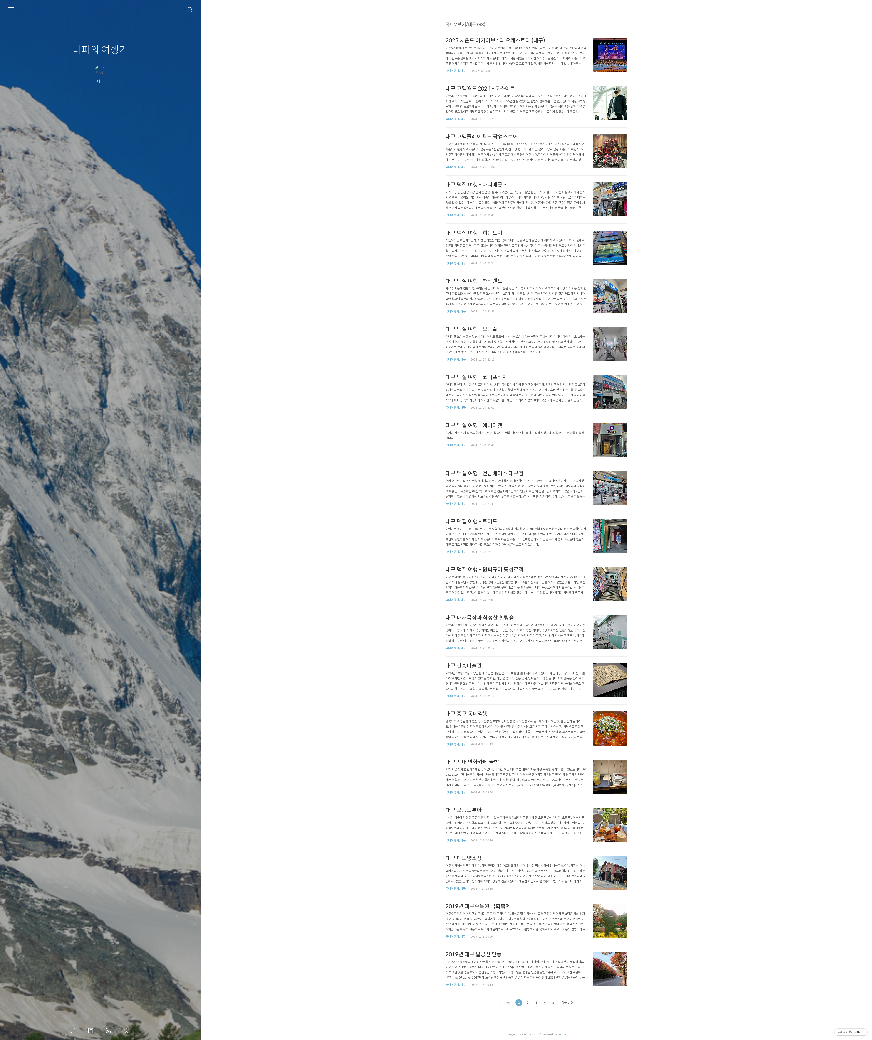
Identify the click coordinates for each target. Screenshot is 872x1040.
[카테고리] (11, 10)
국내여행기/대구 (456, 71)
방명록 (91, 1030)
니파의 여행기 (100, 50)
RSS (109, 1030)
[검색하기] (190, 9)
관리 (127, 1030)
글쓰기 (73, 1030)
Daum (535, 1034)
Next (566, 1003)
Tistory (561, 1034)
